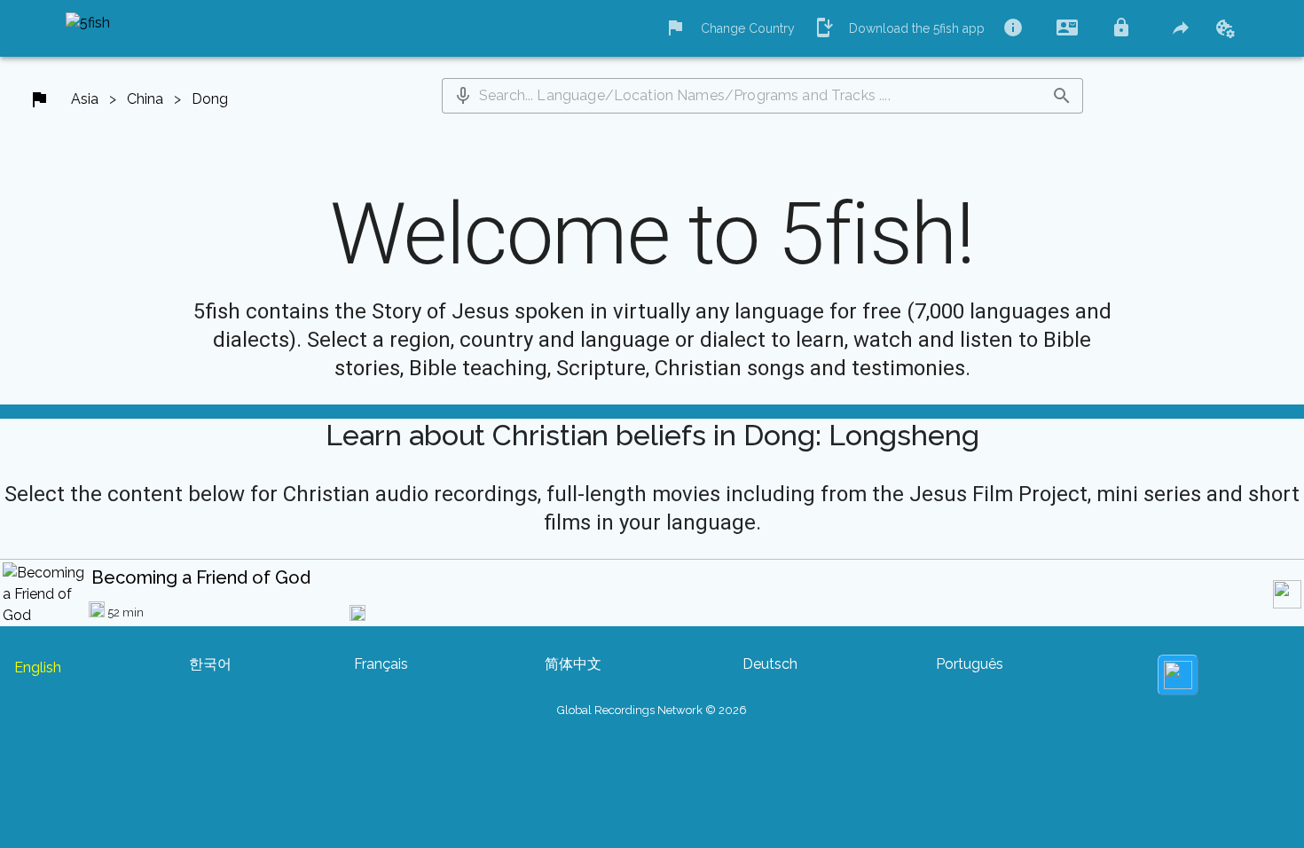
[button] (463, 95)
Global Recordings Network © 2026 (652, 710)
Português (969, 664)
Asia (84, 98)
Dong (210, 98)
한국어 (210, 664)
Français (381, 664)
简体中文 (573, 664)
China (145, 98)
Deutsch (769, 664)
